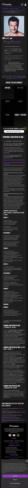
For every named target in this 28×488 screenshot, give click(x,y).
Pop (19, 43)
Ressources (18, 41)
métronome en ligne (21, 411)
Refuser (15, 479)
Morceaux (4, 11)
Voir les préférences (15, 483)
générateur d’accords (10, 419)
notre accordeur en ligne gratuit (12, 77)
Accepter (15, 476)
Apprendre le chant (8, 441)
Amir (9, 11)
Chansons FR (8, 457)
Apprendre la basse (14, 443)
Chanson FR (14, 43)
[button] (27, 461)
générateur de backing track (9, 416)
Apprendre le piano (19, 440)
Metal (19, 457)
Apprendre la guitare (9, 440)
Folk (22, 457)
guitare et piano (20, 419)
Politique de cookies (14, 486)
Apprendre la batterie (19, 441)
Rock (16, 457)
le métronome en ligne (17, 78)
